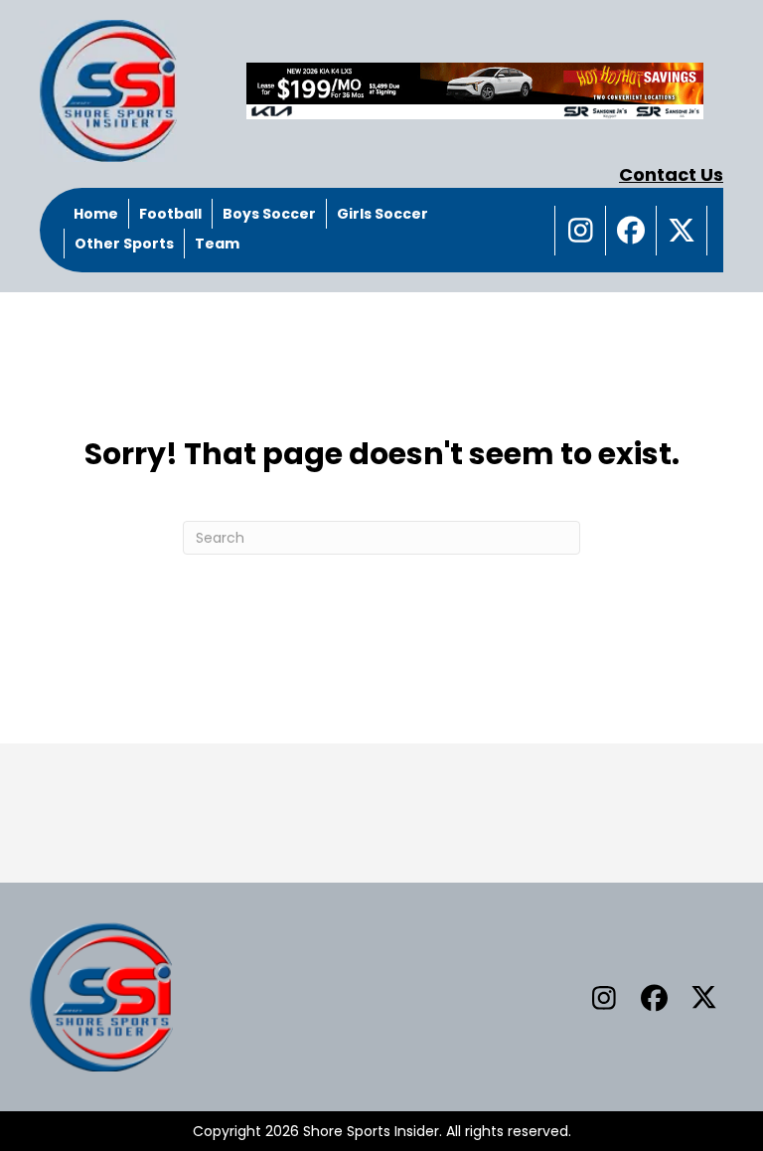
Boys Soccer (269, 214)
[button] (580, 230)
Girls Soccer (382, 214)
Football (170, 214)
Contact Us (671, 174)
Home (96, 214)
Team (217, 243)
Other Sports (124, 243)
